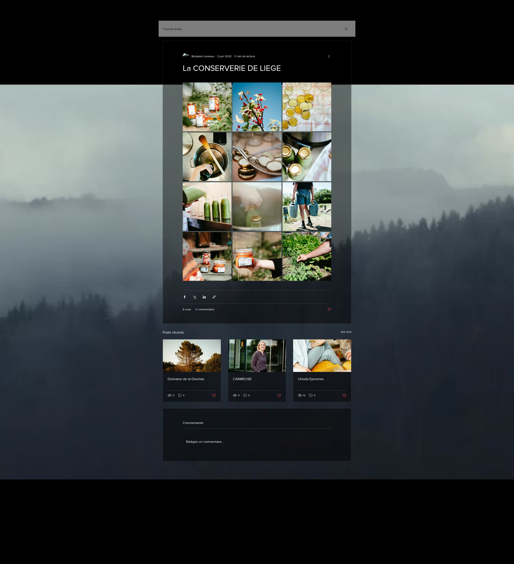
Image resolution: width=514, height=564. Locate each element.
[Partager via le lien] (214, 297)
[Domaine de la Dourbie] (192, 355)
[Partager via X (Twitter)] (194, 297)
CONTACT (218, 13)
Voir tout (346, 331)
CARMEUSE (242, 379)
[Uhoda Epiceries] (322, 355)
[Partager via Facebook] (185, 297)
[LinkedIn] (348, 14)
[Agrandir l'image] (207, 106)
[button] (346, 28)
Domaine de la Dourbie (186, 379)
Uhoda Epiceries (311, 379)
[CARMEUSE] (257, 355)
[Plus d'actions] (328, 56)
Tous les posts (172, 29)
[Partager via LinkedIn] (204, 297)
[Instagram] (328, 14)
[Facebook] (338, 14)
